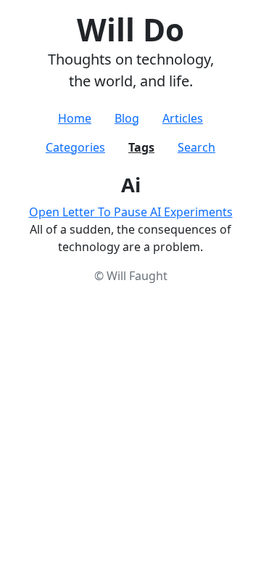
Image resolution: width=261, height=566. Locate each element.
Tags (141, 147)
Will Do (130, 29)
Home (74, 118)
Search (196, 147)
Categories (75, 147)
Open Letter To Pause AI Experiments (131, 212)
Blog (127, 118)
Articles (182, 118)
